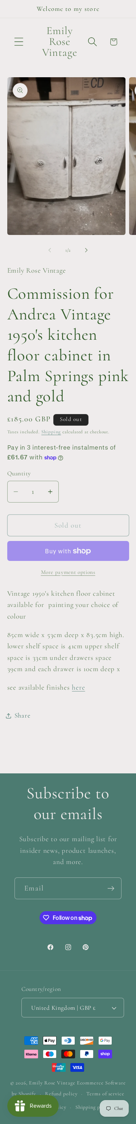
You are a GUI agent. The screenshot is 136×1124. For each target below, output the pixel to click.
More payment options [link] (68, 572)
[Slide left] (50, 250)
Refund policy (61, 1094)
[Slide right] (86, 250)
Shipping (51, 432)
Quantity (19, 473)
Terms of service (105, 1094)
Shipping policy (93, 1107)
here (78, 687)
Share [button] (22, 715)
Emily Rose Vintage (52, 1083)
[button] (18, 42)
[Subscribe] (110, 888)
